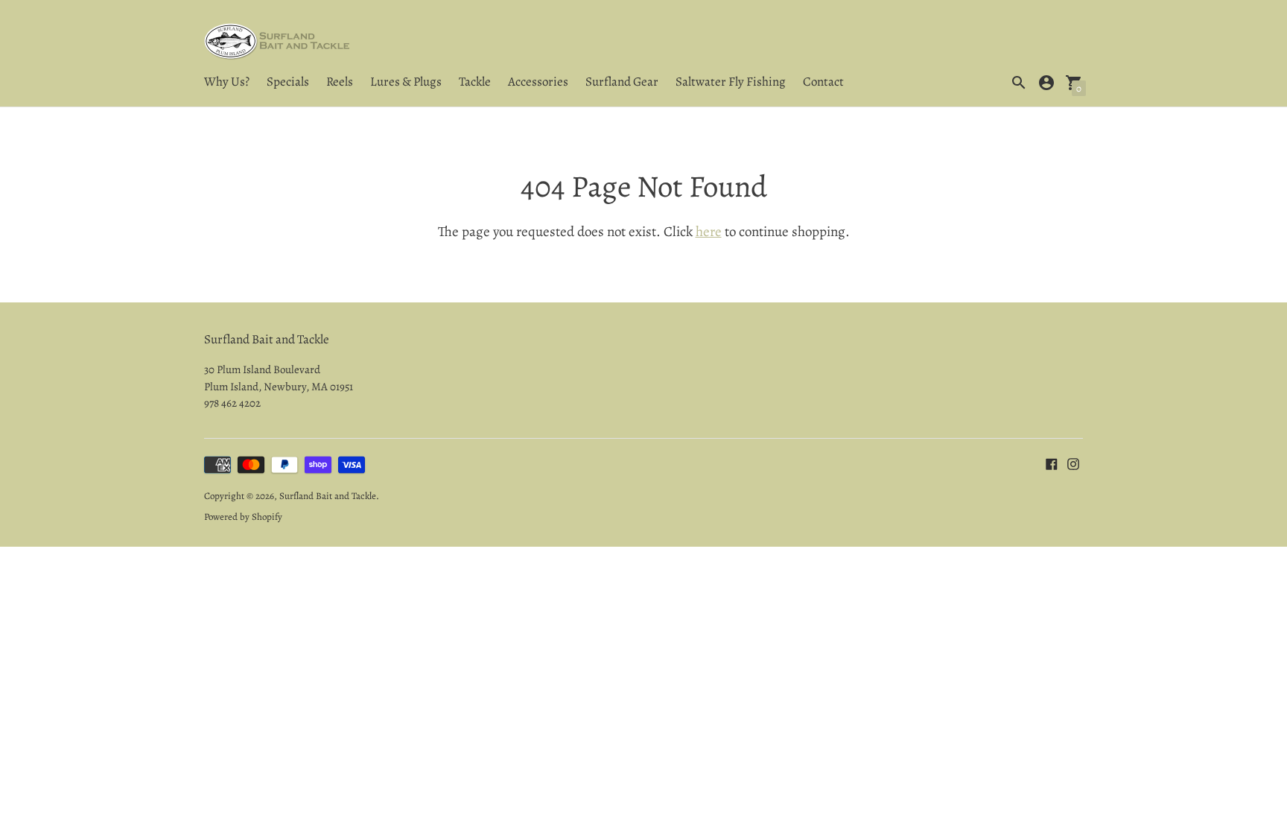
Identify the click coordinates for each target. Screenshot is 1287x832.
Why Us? (227, 81)
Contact (823, 81)
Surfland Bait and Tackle (327, 495)
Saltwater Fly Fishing (731, 81)
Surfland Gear (621, 81)
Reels (339, 81)
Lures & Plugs (406, 81)
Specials (288, 81)
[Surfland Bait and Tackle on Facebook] (1052, 462)
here (709, 231)
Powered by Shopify (243, 516)
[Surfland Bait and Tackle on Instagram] (1073, 462)
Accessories (538, 81)
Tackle (475, 81)
